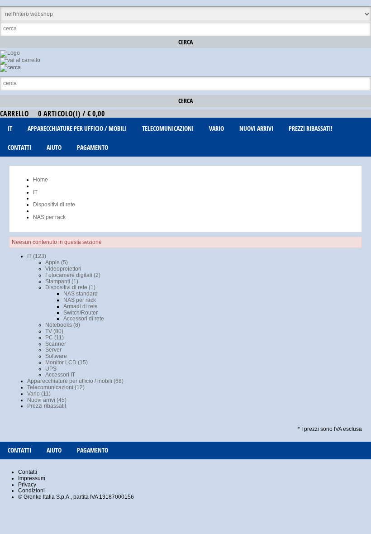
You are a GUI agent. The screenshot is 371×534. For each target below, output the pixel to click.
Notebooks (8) (62, 325)
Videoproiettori (63, 269)
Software (56, 356)
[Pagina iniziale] (10, 53)
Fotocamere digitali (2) (72, 275)
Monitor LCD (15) (66, 362)
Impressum (31, 478)
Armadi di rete (80, 306)
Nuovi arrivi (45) (47, 400)
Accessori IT (60, 375)
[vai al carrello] (20, 60)
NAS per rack (79, 300)
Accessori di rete (83, 318)
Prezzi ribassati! (46, 406)
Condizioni (31, 490)
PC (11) (54, 337)
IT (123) (36, 256)
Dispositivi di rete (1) (70, 287)
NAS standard (80, 294)
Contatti (27, 472)
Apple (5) (56, 262)
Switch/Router (80, 313)
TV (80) (54, 331)
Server (53, 350)
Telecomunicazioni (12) (56, 387)
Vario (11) (39, 394)
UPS (51, 369)
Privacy (27, 485)
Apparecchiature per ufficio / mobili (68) (75, 381)
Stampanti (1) (61, 281)
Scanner (55, 344)
